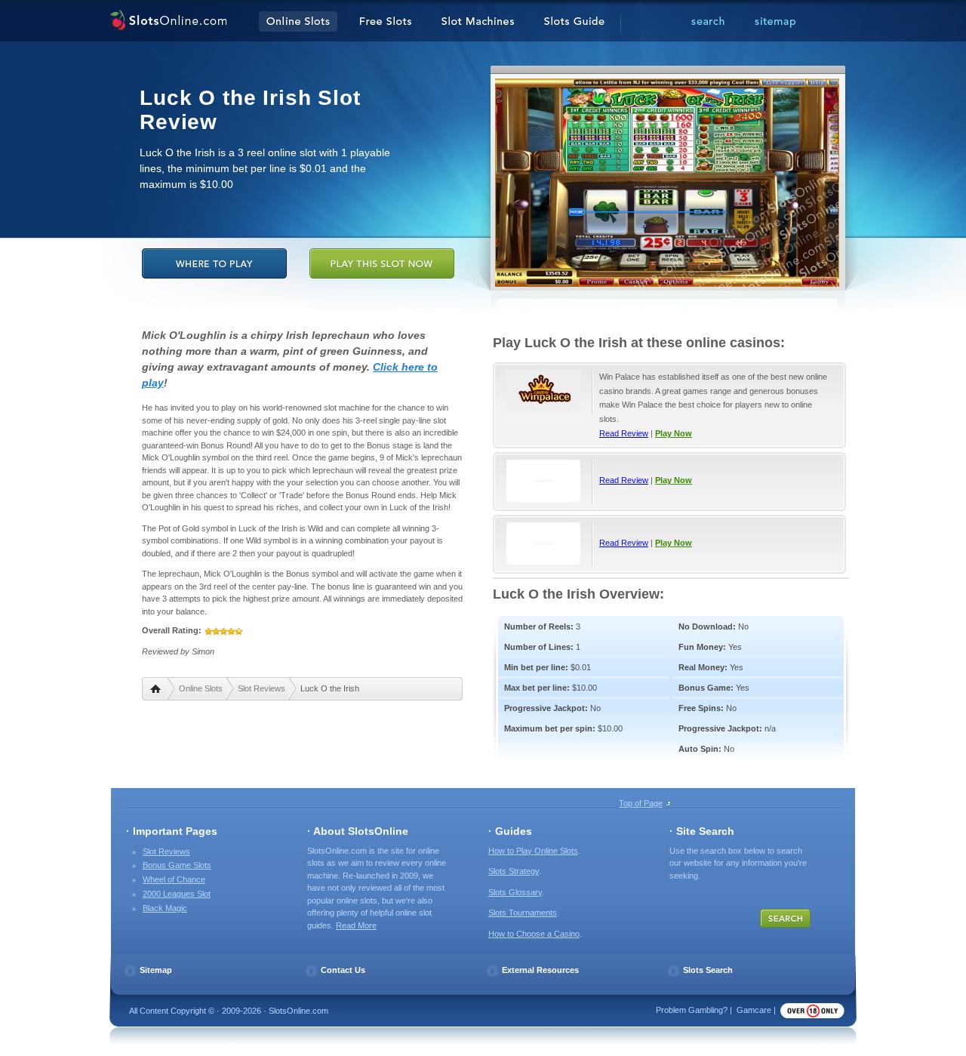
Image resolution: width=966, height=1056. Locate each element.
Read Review (623, 433)
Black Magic (165, 908)
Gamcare (754, 1009)
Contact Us (343, 969)
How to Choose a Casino (534, 933)
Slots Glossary (515, 892)
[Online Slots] (167, 22)
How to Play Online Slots (533, 850)
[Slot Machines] (477, 22)
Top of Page (641, 803)
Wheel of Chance (174, 879)
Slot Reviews (261, 688)
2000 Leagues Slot (177, 893)
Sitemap (156, 969)
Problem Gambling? (692, 1009)
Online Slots (201, 688)
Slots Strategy (513, 871)
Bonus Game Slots (177, 865)
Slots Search (708, 969)
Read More (356, 925)
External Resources (540, 969)
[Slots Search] (708, 22)
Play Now (673, 433)
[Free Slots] (385, 22)
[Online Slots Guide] (574, 22)
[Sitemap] (775, 22)
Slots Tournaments (522, 912)
